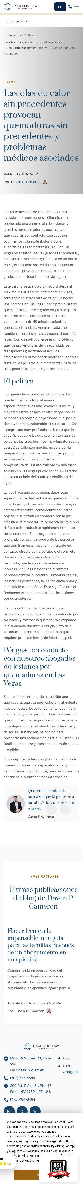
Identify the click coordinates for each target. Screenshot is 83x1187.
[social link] (9, 1111)
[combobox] (18, 21)
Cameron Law (13, 35)
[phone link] (70, 7)
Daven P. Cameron (41, 816)
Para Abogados (71, 1069)
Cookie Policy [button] (20, 1155)
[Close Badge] (14, 1155)
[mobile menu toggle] (76, 6)
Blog (31, 35)
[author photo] (15, 804)
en (60, 6)
